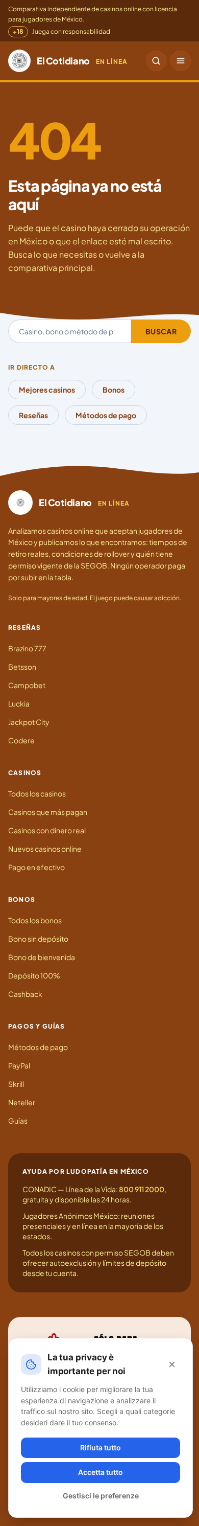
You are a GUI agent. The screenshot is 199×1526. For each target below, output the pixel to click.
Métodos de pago (106, 415)
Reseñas (33, 415)
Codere (21, 740)
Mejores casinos (47, 389)
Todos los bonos (35, 920)
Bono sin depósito (38, 938)
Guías (18, 1120)
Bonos (114, 389)
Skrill (16, 1083)
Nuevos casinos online (45, 848)
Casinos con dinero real (47, 830)
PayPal (19, 1065)
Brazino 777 (27, 648)
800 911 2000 (141, 1189)
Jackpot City (28, 721)
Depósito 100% (34, 975)
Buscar (161, 331)
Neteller (21, 1102)
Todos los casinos (37, 793)
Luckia (19, 703)
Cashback (25, 993)
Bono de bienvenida (41, 957)
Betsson (22, 666)
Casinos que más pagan (47, 811)
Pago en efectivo (36, 867)
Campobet (26, 685)
